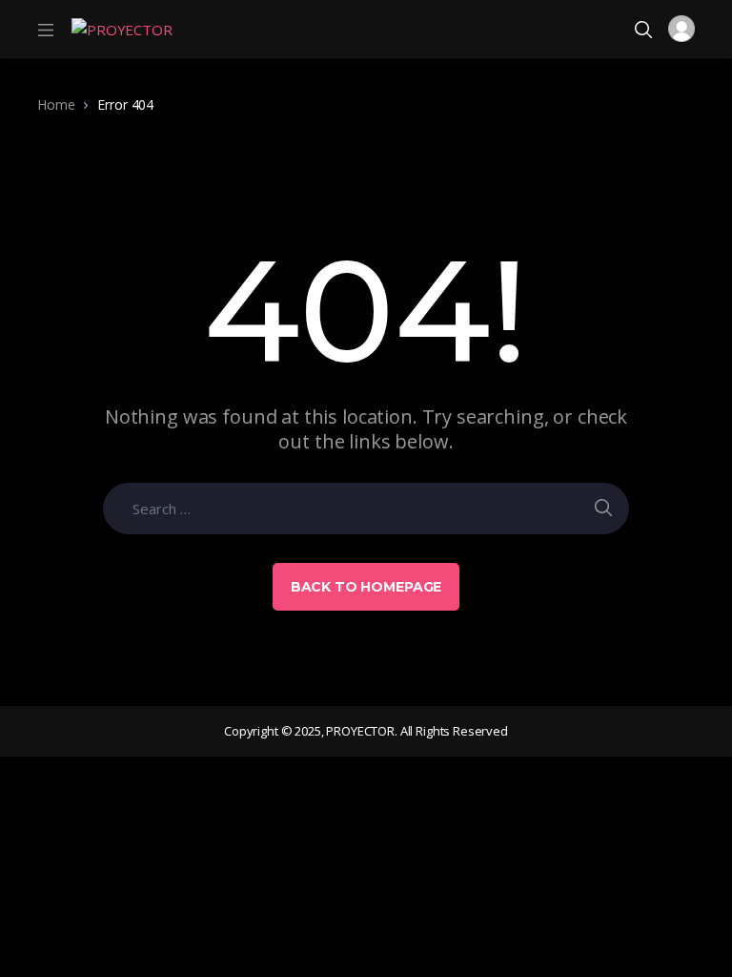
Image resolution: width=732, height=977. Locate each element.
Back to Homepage (366, 586)
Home (55, 104)
